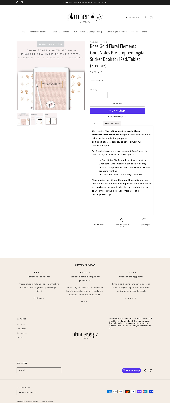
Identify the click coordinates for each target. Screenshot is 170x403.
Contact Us (22, 333)
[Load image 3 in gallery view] (51, 119)
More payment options (117, 117)
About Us (21, 324)
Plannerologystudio (30, 401)
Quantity (93, 90)
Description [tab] (96, 123)
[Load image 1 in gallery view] (23, 119)
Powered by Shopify (46, 401)
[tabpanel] (121, 170)
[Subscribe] (58, 370)
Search (20, 337)
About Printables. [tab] (112, 123)
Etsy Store (21, 329)
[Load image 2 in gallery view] (37, 119)
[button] (19, 17)
